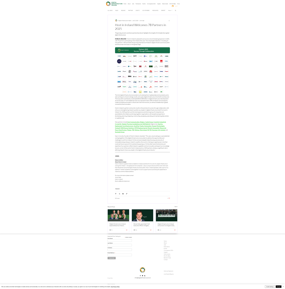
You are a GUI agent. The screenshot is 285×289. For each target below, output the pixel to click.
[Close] (283, 286)
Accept (278, 286)
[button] (138, 4)
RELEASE (123, 10)
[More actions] (169, 20)
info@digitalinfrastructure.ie (143, 278)
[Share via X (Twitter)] (119, 193)
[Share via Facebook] (115, 193)
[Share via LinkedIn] (123, 193)
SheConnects (167, 254)
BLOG (116, 10)
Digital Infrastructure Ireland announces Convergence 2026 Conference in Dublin (166, 224)
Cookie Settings (270, 286)
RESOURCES (155, 10)
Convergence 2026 (168, 250)
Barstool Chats (167, 257)
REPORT (163, 10)
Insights (165, 252)
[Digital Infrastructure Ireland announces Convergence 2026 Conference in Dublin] (166, 215)
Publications (167, 246)
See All (175, 206)
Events (165, 248)
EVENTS (138, 10)
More (169, 10)
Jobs (165, 245)
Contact (166, 259)
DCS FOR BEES (145, 10)
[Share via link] (126, 193)
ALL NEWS (110, 10)
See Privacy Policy (115, 286)
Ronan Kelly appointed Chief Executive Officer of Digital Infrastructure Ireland (142, 224)
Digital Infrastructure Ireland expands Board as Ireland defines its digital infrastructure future (118, 224)
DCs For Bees (167, 256)
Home (165, 241)
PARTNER (130, 10)
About (165, 243)
